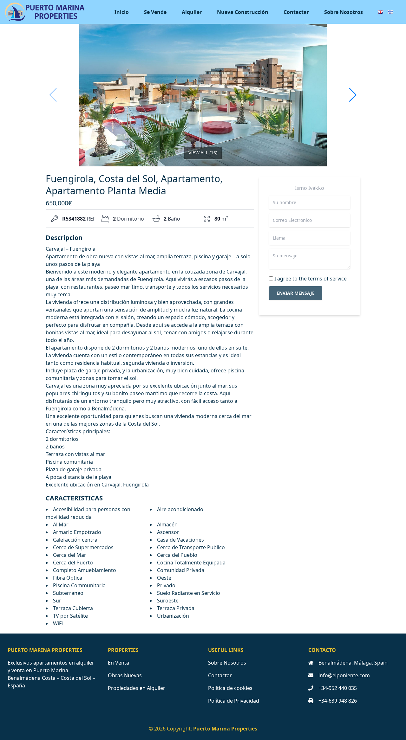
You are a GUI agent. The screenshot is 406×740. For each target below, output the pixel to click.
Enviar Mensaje (296, 293)
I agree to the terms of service (310, 278)
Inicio (122, 12)
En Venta (118, 662)
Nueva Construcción (242, 12)
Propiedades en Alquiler (136, 688)
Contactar (296, 12)
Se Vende (155, 12)
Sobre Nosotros (343, 12)
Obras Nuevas (125, 675)
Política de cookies (230, 688)
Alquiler (192, 12)
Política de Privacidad (233, 700)
